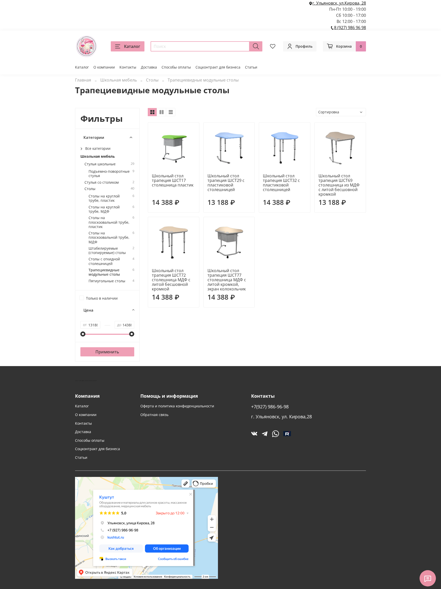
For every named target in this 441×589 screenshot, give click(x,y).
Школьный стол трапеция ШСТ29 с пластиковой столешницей (225, 182)
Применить (107, 352)
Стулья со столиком (101, 182)
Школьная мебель (118, 80)
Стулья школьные (100, 164)
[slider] (83, 334)
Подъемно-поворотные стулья (109, 173)
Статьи (251, 67)
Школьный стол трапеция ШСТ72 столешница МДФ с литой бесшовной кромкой (171, 280)
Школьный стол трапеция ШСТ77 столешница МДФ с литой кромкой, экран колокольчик (226, 280)
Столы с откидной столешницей (104, 261)
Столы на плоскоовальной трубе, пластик (109, 222)
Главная (83, 80)
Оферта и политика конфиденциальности (177, 406)
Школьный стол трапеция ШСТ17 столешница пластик (172, 180)
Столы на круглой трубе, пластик (104, 198)
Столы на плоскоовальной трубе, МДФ (109, 237)
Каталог (132, 46)
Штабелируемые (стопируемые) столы (107, 250)
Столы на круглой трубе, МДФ (104, 209)
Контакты (127, 67)
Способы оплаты (176, 67)
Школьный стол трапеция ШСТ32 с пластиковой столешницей (281, 182)
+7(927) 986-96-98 (270, 407)
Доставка (149, 67)
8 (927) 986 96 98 (350, 27)
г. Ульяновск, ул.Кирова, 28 (339, 3)
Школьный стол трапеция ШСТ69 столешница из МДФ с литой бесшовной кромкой (339, 185)
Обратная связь (154, 414)
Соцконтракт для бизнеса (217, 67)
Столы (152, 80)
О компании (104, 67)
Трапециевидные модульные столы (104, 272)
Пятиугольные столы (107, 281)
